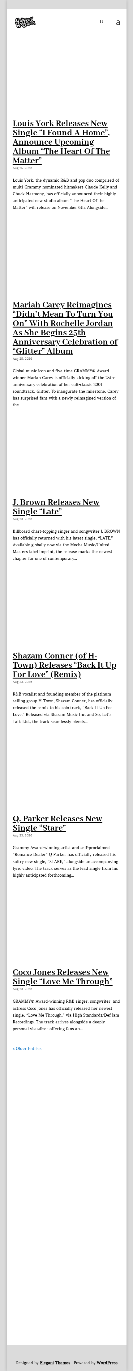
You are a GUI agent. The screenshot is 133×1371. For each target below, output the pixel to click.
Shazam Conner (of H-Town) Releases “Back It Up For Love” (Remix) (64, 665)
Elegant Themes (55, 1362)
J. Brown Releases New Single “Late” (56, 507)
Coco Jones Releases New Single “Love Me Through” (63, 977)
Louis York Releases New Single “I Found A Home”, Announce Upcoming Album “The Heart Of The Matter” (61, 142)
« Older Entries (27, 1048)
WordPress (107, 1362)
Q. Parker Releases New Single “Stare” (57, 824)
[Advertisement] (66, 1118)
